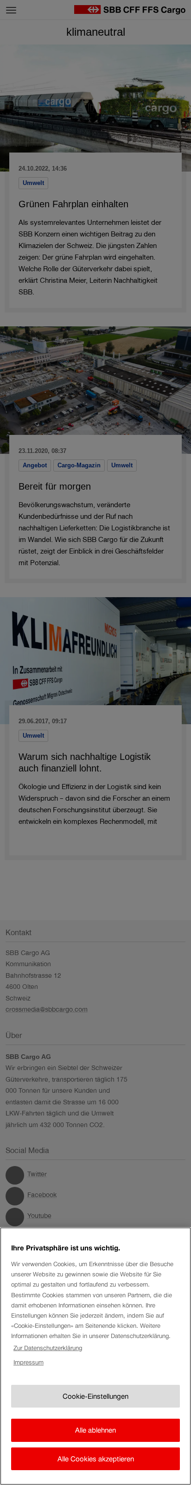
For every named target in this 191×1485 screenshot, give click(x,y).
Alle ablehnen (95, 1430)
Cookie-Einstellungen (95, 1396)
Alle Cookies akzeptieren (95, 1459)
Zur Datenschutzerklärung (47, 1348)
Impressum (28, 1362)
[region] (95, 1356)
